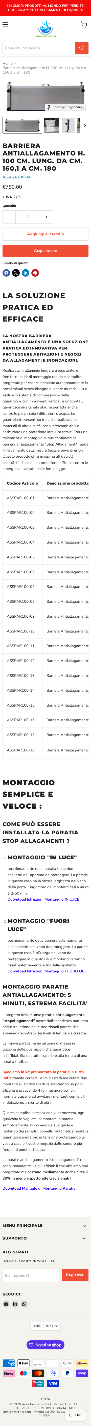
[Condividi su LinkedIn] (25, 273)
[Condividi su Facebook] (6, 273)
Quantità (9, 206)
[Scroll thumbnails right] (84, 125)
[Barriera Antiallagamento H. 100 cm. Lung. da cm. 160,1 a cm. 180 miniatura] (22, 125)
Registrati (75, 1275)
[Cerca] (81, 48)
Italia (43, 1326)
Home (8, 63)
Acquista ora (45, 250)
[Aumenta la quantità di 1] (46, 217)
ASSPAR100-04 (16, 177)
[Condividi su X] (16, 273)
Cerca (45, 1399)
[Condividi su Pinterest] (35, 273)
